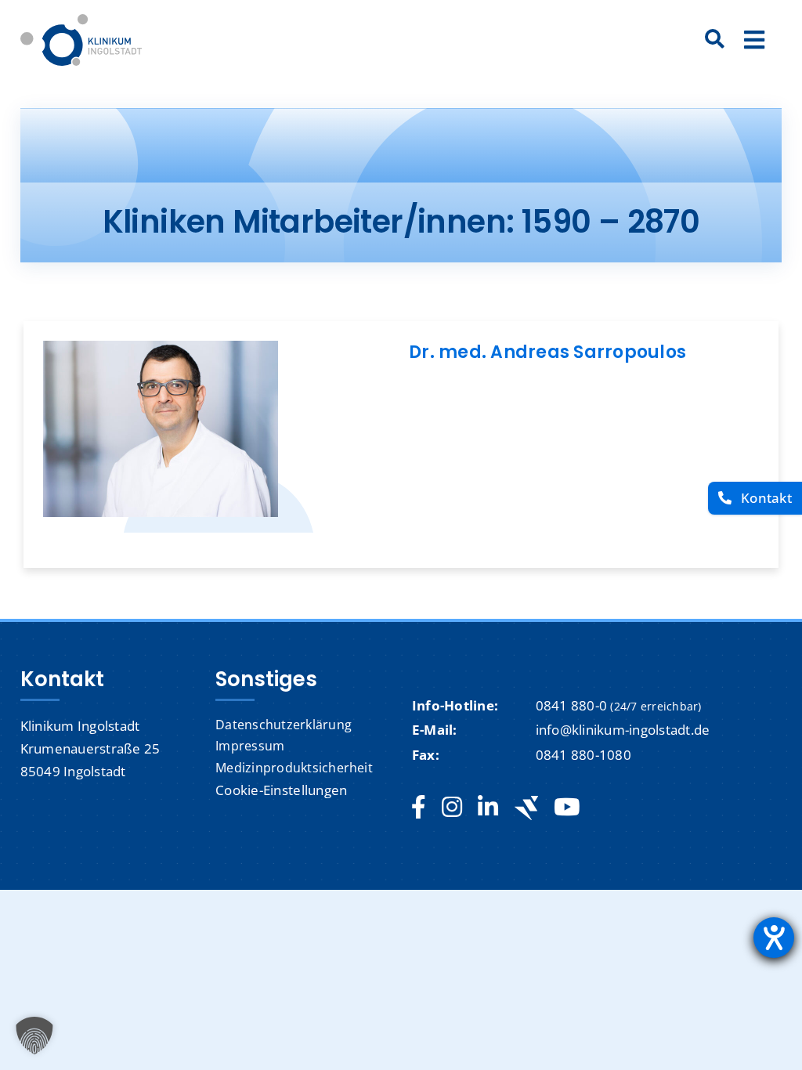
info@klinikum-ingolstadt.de (623, 730)
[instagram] (452, 807)
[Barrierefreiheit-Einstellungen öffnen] (773, 937)
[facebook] (418, 807)
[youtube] (567, 807)
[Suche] (715, 40)
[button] (34, 1035)
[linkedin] (488, 807)
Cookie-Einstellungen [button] (281, 790)
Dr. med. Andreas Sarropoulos (547, 352)
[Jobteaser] (526, 808)
